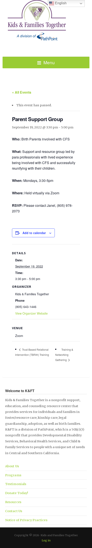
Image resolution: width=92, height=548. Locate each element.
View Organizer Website (31, 313)
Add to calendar (34, 233)
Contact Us (13, 511)
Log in (46, 540)
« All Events (21, 92)
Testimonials (15, 484)
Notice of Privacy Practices (26, 520)
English (60, 3)
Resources (13, 502)
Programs (13, 475)
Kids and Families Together (46, 20)
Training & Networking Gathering (64, 355)
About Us (12, 466)
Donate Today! (16, 493)
